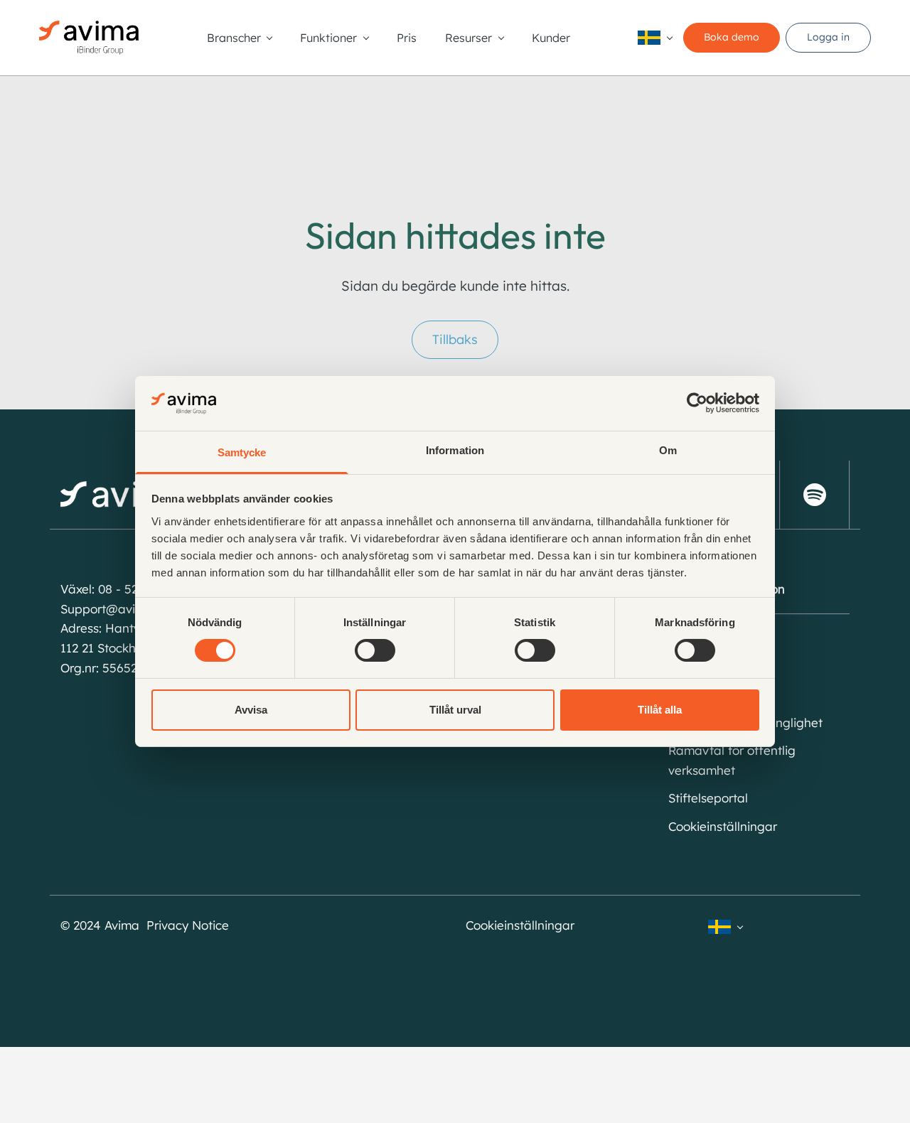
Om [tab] (668, 450)
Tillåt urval (455, 710)
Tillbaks (455, 339)
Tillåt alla (660, 710)
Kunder (551, 38)
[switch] (375, 650)
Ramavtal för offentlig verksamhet (732, 760)
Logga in (828, 37)
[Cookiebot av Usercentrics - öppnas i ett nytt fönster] (697, 403)
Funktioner (328, 38)
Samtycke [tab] (242, 452)
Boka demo (731, 37)
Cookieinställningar (722, 826)
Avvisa (251, 710)
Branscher (234, 38)
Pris (407, 38)
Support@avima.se (114, 608)
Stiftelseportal (708, 797)
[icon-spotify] (815, 495)
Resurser (468, 38)
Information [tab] (455, 450)
